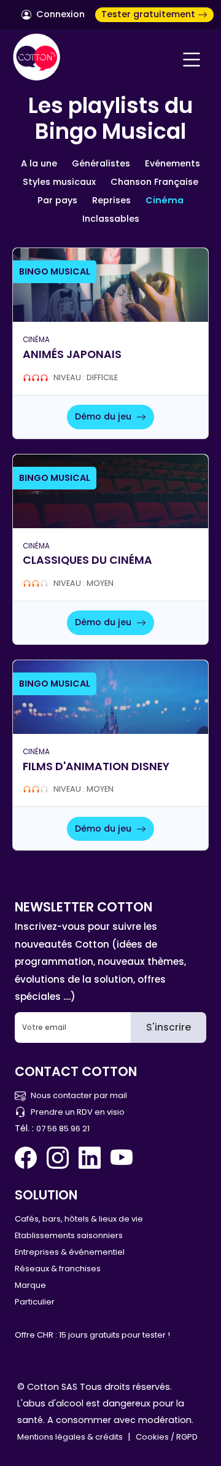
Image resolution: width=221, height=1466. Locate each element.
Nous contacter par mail (79, 1095)
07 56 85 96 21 (63, 1128)
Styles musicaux (59, 182)
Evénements (172, 163)
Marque (30, 1285)
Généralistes (101, 163)
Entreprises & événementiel (70, 1252)
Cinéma (164, 200)
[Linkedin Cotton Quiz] (90, 1158)
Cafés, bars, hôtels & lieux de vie (79, 1219)
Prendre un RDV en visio (78, 1112)
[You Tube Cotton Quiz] (122, 1158)
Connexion (59, 14)
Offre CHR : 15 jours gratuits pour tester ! (92, 1335)
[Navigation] (191, 59)
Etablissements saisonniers (69, 1235)
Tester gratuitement (149, 14)
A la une (39, 163)
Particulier (35, 1302)
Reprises (111, 200)
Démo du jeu (104, 416)
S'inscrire (168, 1027)
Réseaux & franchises (58, 1268)
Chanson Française (154, 182)
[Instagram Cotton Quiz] (58, 1158)
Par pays (57, 200)
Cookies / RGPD (167, 1437)
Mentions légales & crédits (70, 1437)
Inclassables (110, 218)
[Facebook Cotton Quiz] (28, 1158)
